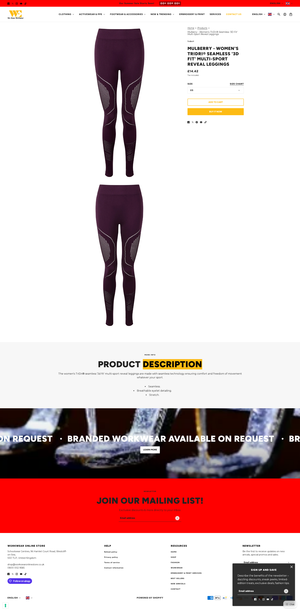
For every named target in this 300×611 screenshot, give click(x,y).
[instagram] (16, 3)
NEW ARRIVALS (178, 584)
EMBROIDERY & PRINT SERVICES (186, 573)
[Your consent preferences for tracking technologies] (5, 606)
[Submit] (286, 591)
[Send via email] (201, 122)
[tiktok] (25, 3)
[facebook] (8, 3)
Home (191, 28)
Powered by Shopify (150, 597)
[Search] (279, 14)
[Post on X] (193, 122)
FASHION (175, 563)
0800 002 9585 (16, 567)
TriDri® (191, 41)
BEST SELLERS (177, 578)
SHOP (173, 557)
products (202, 28)
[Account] (285, 14)
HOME (174, 552)
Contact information (113, 568)
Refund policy (110, 552)
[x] (13, 3)
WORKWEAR (176, 568)
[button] (205, 122)
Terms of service (112, 563)
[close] (291, 566)
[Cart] (290, 14)
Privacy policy (111, 557)
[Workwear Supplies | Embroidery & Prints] (16, 14)
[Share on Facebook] (188, 122)
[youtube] (21, 3)
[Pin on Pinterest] (196, 122)
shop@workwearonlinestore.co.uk (26, 564)
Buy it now (215, 111)
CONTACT (175, 589)
